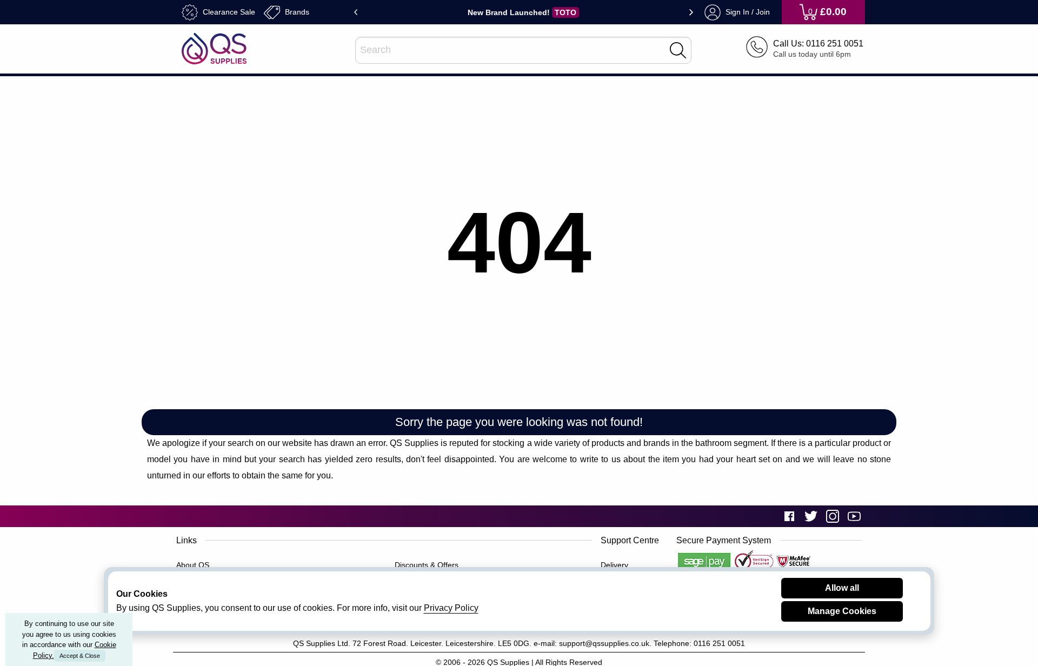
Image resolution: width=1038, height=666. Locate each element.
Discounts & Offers (426, 565)
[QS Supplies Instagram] (832, 516)
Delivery (614, 565)
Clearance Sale (228, 11)
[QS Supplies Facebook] (789, 516)
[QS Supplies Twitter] (811, 516)
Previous (356, 12)
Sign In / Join (746, 11)
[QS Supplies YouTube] (854, 516)
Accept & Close (79, 655)
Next (691, 12)
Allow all (842, 587)
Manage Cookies (842, 611)
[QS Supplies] (214, 47)
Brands (296, 11)
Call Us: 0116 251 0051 (818, 43)
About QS (192, 565)
